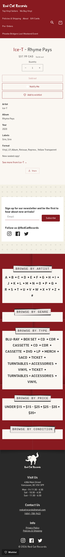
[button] (54, 22)
